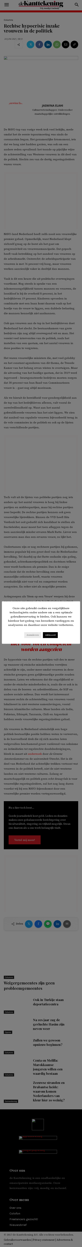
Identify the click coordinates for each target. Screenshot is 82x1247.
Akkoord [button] (50, 635)
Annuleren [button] (33, 635)
